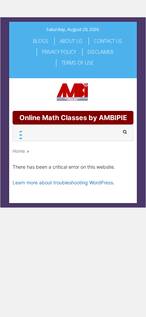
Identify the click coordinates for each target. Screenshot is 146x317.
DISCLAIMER (100, 52)
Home (19, 151)
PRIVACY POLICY (59, 52)
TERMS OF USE (77, 63)
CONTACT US (108, 41)
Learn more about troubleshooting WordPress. (63, 182)
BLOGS (40, 41)
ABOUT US (71, 41)
